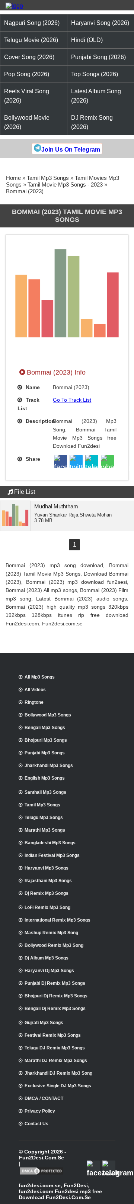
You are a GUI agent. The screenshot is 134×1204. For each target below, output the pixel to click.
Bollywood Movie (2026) (27, 122)
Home (13, 178)
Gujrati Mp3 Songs (44, 1022)
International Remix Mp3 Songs (57, 920)
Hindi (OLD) (87, 40)
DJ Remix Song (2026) (92, 122)
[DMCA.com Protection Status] (41, 1174)
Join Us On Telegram (70, 149)
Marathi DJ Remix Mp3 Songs (56, 1060)
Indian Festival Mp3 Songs (52, 855)
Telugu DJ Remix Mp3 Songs (55, 1048)
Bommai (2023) (25, 191)
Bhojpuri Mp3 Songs (46, 740)
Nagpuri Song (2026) (32, 23)
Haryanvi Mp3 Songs (46, 868)
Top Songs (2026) (94, 74)
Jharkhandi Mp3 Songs (49, 765)
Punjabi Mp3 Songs (45, 752)
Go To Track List (72, 400)
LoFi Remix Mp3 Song (47, 907)
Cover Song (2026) (29, 57)
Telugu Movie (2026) (31, 40)
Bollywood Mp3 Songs (48, 715)
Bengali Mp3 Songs (45, 727)
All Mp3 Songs (40, 677)
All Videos (35, 689)
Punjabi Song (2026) (98, 57)
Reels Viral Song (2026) (26, 96)
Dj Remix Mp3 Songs (46, 893)
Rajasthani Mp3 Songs (48, 880)
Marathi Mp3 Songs (45, 830)
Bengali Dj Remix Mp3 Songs (55, 1008)
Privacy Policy (40, 1111)
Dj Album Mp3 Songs (46, 958)
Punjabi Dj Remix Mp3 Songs (55, 983)
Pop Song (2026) (26, 74)
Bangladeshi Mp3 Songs (50, 842)
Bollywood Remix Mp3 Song (54, 945)
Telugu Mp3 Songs (44, 817)
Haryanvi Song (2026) (100, 23)
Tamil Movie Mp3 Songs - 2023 (65, 184)
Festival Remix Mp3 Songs (53, 1035)
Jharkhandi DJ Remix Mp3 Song (58, 1073)
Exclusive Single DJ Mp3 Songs (58, 1085)
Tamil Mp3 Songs (48, 178)
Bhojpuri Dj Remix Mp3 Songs (56, 996)
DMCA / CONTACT (44, 1098)
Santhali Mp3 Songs (45, 792)
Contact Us (36, 1123)
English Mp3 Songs (45, 778)
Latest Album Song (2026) (96, 96)
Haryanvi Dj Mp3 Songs (49, 970)
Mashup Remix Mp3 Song (51, 932)
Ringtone (34, 702)
